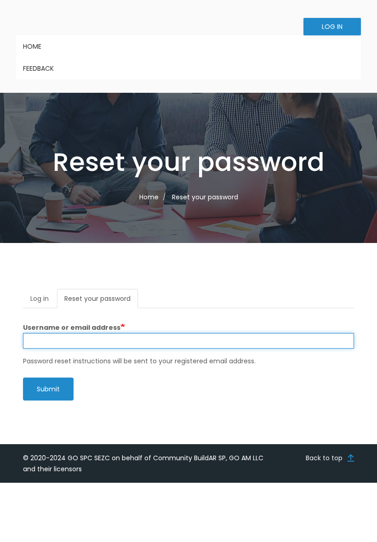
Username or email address (71, 327)
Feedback (38, 68)
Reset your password (101, 301)
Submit (48, 389)
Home (32, 46)
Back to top (324, 458)
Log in (332, 26)
